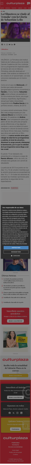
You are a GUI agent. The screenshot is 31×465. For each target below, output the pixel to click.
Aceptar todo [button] (16, 247)
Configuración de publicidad (9, 240)
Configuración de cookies (8, 243)
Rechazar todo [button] (16, 252)
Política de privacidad (21, 243)
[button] (15, 256)
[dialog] (15, 232)
